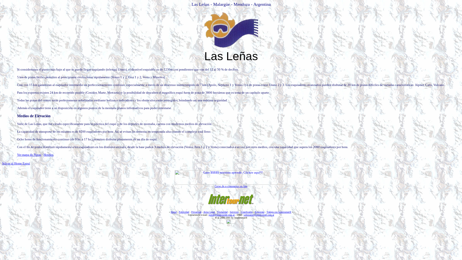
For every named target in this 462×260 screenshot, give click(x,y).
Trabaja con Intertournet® (279, 212)
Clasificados (247, 212)
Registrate (259, 212)
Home (174, 212)
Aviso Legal (209, 212)
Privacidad (196, 212)
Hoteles (48, 154)
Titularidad (222, 212)
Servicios (234, 212)
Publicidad (184, 212)
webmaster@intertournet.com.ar (259, 215)
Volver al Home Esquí (16, 163)
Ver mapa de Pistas (29, 154)
